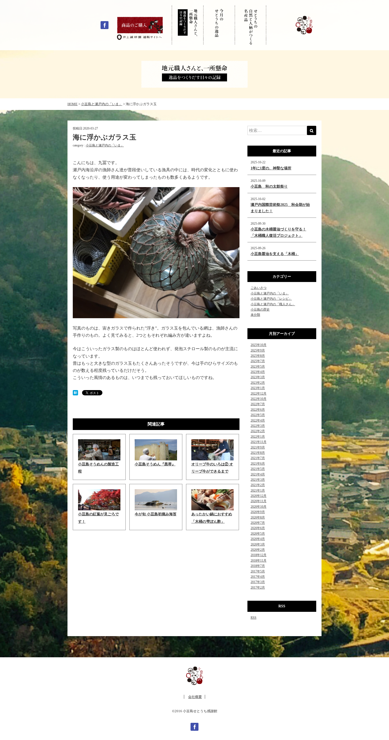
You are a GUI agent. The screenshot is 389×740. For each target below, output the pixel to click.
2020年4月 (258, 539)
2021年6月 (258, 463)
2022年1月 (258, 436)
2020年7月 (258, 523)
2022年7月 (258, 404)
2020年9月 (258, 512)
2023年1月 (258, 388)
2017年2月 (258, 587)
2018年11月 (258, 560)
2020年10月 (258, 506)
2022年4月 (258, 420)
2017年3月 (258, 582)
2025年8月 (258, 356)
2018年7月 (258, 566)
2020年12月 (258, 496)
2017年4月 (258, 577)
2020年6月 (258, 528)
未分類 (255, 315)
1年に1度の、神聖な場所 (271, 168)
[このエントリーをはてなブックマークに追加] (75, 392)
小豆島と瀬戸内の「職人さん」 (273, 304)
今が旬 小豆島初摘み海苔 (156, 514)
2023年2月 (258, 383)
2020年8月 (258, 517)
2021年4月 (258, 474)
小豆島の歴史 (260, 309)
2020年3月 (258, 544)
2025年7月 (258, 361)
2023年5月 (258, 366)
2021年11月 (258, 442)
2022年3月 (258, 426)
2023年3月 (258, 377)
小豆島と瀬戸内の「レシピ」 (271, 298)
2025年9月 (258, 350)
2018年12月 (258, 555)
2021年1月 (258, 490)
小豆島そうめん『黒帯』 (155, 464)
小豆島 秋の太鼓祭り (269, 186)
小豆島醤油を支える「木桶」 (275, 254)
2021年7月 (258, 458)
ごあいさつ (258, 288)
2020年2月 (258, 550)
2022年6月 (258, 409)
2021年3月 (258, 480)
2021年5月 (258, 469)
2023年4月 (258, 372)
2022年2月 (258, 431)
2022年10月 (258, 399)
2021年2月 (258, 485)
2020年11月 (258, 501)
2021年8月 (258, 453)
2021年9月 (258, 447)
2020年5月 (258, 533)
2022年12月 (258, 393)
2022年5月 (258, 415)
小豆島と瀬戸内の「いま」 (105, 145)
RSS (253, 617)
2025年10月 (258, 345)
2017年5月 (258, 571)
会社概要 (195, 697)
